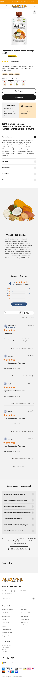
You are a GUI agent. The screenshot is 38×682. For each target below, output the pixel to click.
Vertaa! (4, 619)
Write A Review (19, 304)
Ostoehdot (24, 609)
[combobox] (27, 318)
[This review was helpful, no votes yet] (29, 348)
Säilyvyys (4, 626)
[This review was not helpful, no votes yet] (32, 348)
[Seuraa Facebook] (3, 657)
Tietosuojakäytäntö (26, 613)
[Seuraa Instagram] (8, 657)
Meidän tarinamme (7, 609)
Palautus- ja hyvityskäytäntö (25, 624)
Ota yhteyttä (5, 636)
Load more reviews (19, 466)
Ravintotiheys (6, 616)
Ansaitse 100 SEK (7, 632)
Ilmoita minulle (19, 97)
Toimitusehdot (25, 619)
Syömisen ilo (6, 622)
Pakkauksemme (6, 629)
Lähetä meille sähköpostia (19, 549)
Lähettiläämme (6, 613)
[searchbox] (11, 312)
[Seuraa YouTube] (12, 657)
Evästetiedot (24, 616)
